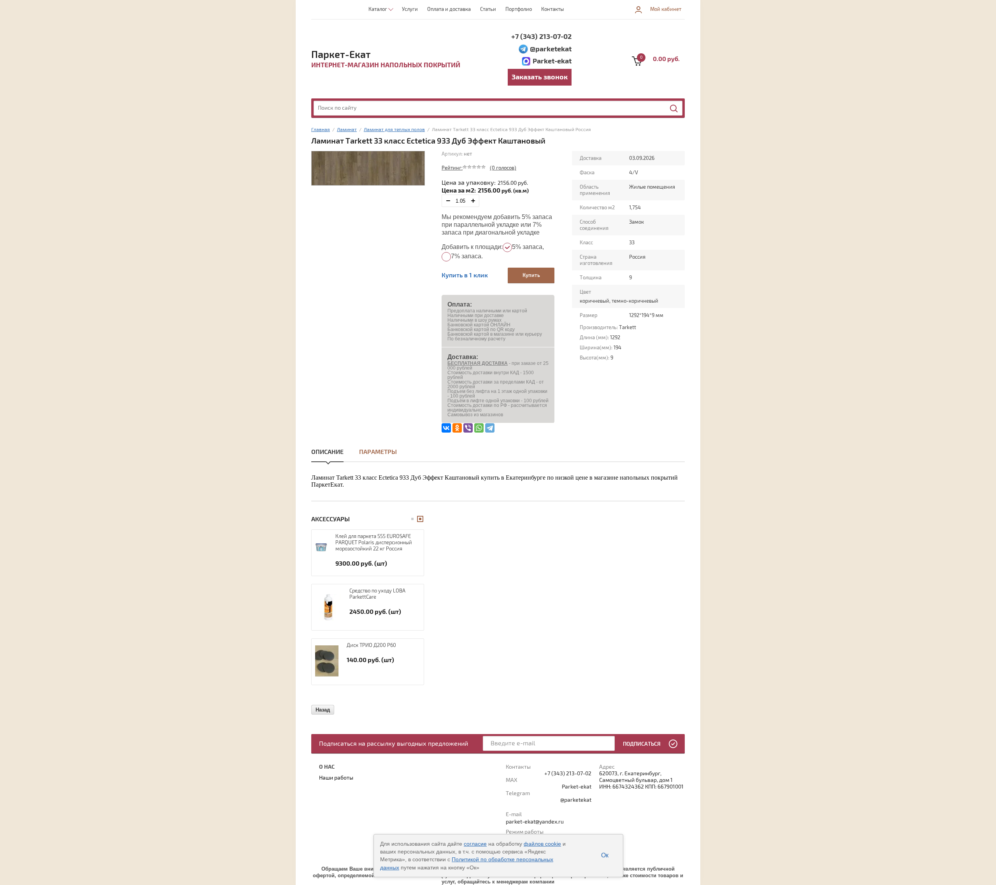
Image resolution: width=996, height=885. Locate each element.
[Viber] (468, 428)
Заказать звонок (540, 77)
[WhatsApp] (479, 428)
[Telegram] (489, 428)
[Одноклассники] (457, 428)
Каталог (377, 9)
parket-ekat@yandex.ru (535, 821)
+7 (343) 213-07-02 (541, 36)
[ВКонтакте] (446, 428)
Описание (327, 452)
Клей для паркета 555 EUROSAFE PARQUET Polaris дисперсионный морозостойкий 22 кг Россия (373, 542)
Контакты (552, 9)
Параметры (378, 452)
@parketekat (551, 49)
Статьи (488, 9)
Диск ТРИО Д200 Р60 (371, 645)
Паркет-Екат (341, 55)
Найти (674, 108)
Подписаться (642, 744)
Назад (323, 710)
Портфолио (518, 9)
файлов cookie (542, 844)
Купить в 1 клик (465, 275)
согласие (475, 844)
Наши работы (336, 778)
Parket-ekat (552, 61)
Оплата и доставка (449, 9)
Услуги (410, 9)
